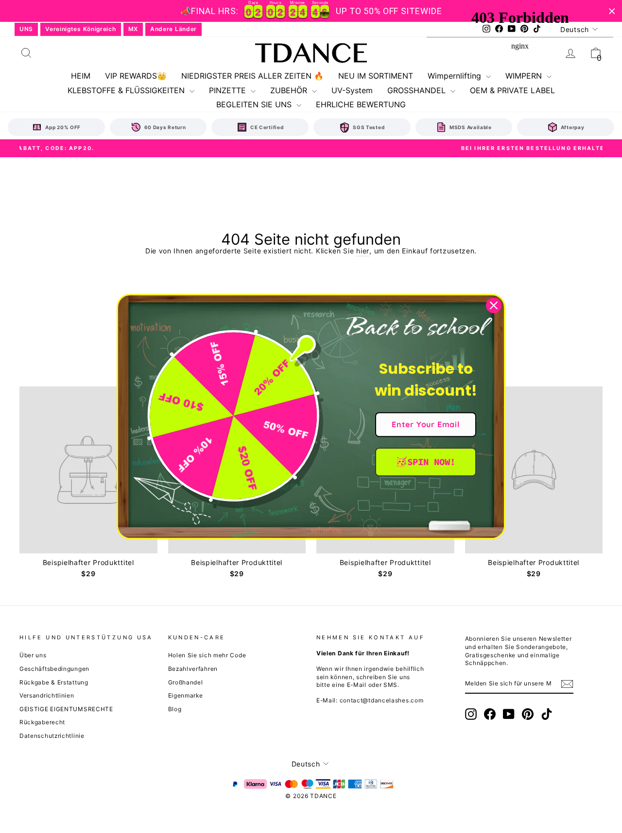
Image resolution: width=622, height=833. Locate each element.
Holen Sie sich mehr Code (207, 655)
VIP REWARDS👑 (136, 76)
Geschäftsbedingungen (54, 668)
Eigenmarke (185, 695)
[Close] (493, 305)
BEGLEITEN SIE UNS (255, 104)
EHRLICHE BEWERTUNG (361, 104)
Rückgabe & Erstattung (53, 682)
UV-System (352, 90)
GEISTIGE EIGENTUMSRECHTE (66, 709)
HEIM (80, 76)
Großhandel (185, 682)
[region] (311, 11)
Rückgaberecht (42, 722)
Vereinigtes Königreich (80, 29)
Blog (175, 709)
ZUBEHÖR (290, 90)
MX (133, 29)
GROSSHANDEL (417, 90)
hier (362, 251)
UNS (26, 29)
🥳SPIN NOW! (425, 461)
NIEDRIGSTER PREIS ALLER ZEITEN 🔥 (252, 76)
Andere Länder (173, 29)
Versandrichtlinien (46, 695)
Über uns (33, 655)
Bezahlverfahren (193, 668)
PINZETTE (228, 90)
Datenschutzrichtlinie (52, 735)
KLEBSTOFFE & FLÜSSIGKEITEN (127, 90)
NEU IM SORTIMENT (375, 76)
